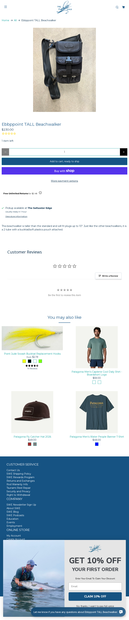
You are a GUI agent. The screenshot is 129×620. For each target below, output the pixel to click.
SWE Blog (13, 511)
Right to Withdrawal (18, 494)
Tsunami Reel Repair (19, 487)
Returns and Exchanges (21, 480)
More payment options (64, 180)
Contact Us (13, 470)
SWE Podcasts (15, 515)
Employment (14, 525)
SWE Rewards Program (20, 477)
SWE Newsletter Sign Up (21, 504)
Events (11, 522)
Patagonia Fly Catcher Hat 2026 (32, 436)
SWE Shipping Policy (19, 473)
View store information (16, 216)
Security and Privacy (18, 491)
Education (12, 518)
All (15, 20)
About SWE (13, 508)
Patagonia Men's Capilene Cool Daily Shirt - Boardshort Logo (97, 373)
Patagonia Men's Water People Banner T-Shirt (97, 436)
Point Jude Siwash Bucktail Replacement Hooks (32, 353)
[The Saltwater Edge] (64, 7)
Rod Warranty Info (17, 484)
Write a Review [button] (110, 275)
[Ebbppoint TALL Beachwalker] (64, 70)
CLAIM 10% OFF (95, 596)
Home (5, 20)
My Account (14, 535)
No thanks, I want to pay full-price (95, 606)
